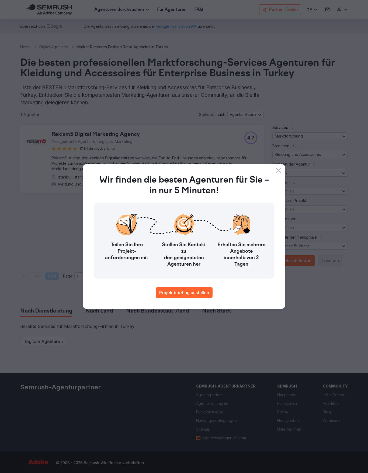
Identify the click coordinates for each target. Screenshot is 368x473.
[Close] (278, 170)
